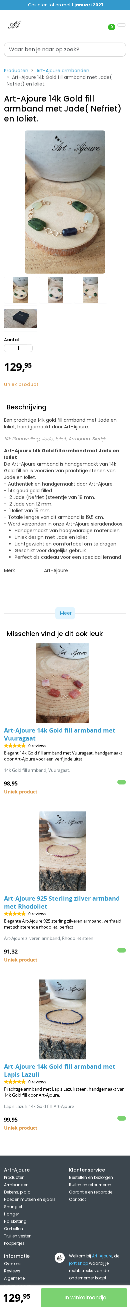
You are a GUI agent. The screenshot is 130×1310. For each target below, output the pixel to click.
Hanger (11, 1214)
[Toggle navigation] (121, 25)
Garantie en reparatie (90, 1192)
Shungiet (13, 1206)
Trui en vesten (18, 1236)
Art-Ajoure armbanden (62, 70)
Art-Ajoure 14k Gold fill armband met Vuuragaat (59, 734)
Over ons (13, 1263)
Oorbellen (13, 1228)
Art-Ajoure (102, 1256)
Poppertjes (14, 1243)
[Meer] (30, 348)
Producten (16, 70)
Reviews (12, 1271)
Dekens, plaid (17, 1192)
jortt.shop (78, 1263)
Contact (77, 1199)
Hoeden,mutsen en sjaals (30, 1199)
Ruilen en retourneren (90, 1185)
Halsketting (15, 1221)
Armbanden (16, 1185)
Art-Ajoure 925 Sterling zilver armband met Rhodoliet (62, 902)
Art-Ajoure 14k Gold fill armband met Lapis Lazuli (59, 1070)
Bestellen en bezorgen (91, 1177)
